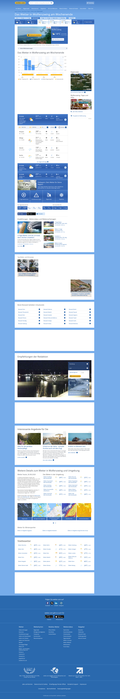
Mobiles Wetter (54, 627)
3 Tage (28, 18)
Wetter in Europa (67, 640)
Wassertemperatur (38, 638)
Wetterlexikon (66, 644)
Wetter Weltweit (67, 642)
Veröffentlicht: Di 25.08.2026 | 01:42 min (25, 244)
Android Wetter (52, 634)
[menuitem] (18, 8)
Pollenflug (62, 18)
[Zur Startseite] (20, 3)
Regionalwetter (67, 638)
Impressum (83, 684)
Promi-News (66, 646)
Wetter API (21, 646)
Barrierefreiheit (51, 688)
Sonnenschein (37, 636)
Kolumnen (21, 632)
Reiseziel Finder (82, 634)
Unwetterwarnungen (24, 634)
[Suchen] (51, 2)
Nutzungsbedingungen (64, 688)
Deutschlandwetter (67, 632)
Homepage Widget (23, 644)
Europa (19, 11)
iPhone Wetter (52, 630)
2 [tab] (55, 523)
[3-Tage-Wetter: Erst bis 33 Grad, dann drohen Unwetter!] (30, 227)
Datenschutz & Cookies (41, 684)
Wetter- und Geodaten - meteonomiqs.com (24, 649)
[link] (18, 8)
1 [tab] (53, 523)
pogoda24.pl (22, 658)
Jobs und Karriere (27, 684)
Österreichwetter (67, 636)
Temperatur (36, 634)
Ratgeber (81, 627)
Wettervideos (68, 627)
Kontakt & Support (73, 684)
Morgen (23, 18)
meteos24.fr (22, 654)
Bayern (28, 11)
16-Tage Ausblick (88, 22)
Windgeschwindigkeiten (39, 632)
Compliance (41, 688)
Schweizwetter (66, 634)
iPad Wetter (51, 632)
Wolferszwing (33, 11)
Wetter (21, 627)
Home (16, 11)
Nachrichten (66, 630)
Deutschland (24, 11)
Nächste (90, 510)
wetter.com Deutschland (24, 636)
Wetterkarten (38, 627)
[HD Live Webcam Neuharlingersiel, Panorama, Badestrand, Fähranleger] (54, 378)
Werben (21, 642)
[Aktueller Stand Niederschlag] (81, 82)
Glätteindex (81, 632)
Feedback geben (64, 35)
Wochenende (35, 18)
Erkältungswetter (82, 636)
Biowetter (80, 630)
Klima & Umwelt (82, 638)
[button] (43, 119)
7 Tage (42, 18)
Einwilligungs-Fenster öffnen (57, 684)
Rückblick (72, 18)
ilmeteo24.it (22, 656)
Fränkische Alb (25, 497)
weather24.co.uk (23, 660)
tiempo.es (21, 652)
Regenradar (55, 18)
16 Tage (48, 18)
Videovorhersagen (23, 630)
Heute (17, 18)
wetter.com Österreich (24, 640)
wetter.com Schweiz (23, 638)
